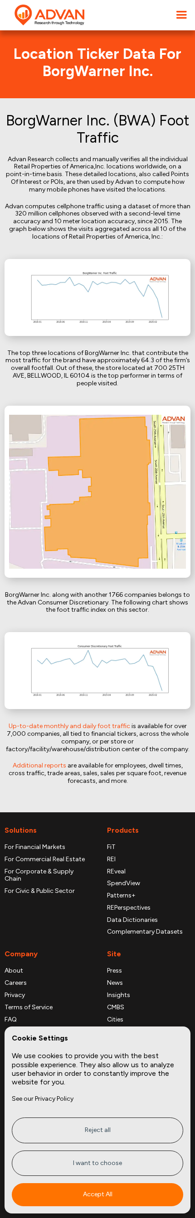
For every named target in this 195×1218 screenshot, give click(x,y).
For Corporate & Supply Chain (39, 875)
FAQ (11, 1019)
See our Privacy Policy (42, 1099)
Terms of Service (29, 1007)
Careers (16, 983)
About (14, 970)
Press (114, 970)
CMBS (115, 1007)
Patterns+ (121, 895)
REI (111, 859)
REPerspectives (129, 907)
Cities (115, 1019)
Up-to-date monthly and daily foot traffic (69, 726)
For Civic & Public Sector (40, 891)
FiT (111, 847)
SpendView (123, 883)
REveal (116, 871)
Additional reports (39, 765)
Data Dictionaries (132, 920)
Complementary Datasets (145, 931)
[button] (181, 15)
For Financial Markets (35, 847)
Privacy (15, 995)
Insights (118, 995)
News (115, 983)
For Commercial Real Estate (45, 859)
